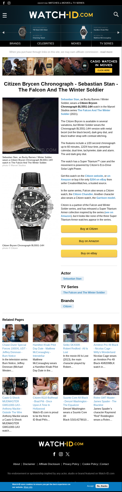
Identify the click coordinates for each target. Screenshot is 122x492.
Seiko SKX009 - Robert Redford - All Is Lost (75, 349)
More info (28, 487)
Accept (90, 486)
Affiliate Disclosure (49, 464)
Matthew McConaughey (102, 38)
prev (3, 32)
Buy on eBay (89, 253)
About (16, 464)
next (118, 32)
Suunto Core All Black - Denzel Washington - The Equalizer (75, 401)
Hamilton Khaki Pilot (101, 30)
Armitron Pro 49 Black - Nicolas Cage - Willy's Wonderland (106, 349)
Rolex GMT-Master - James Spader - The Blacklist (105, 401)
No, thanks (102, 486)
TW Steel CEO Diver (40, 30)
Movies (76, 43)
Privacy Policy (71, 464)
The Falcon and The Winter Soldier (84, 292)
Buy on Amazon (89, 241)
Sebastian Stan (70, 99)
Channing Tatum (39, 38)
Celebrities (45, 43)
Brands (15, 43)
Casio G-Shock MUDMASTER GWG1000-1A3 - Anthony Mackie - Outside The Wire (12, 405)
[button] (30, 153)
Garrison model (105, 198)
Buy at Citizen (89, 228)
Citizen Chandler (83, 194)
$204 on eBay (98, 179)
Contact (104, 464)
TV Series (106, 43)
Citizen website (94, 176)
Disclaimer (29, 464)
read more (106, 52)
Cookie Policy (90, 464)
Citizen (67, 306)
